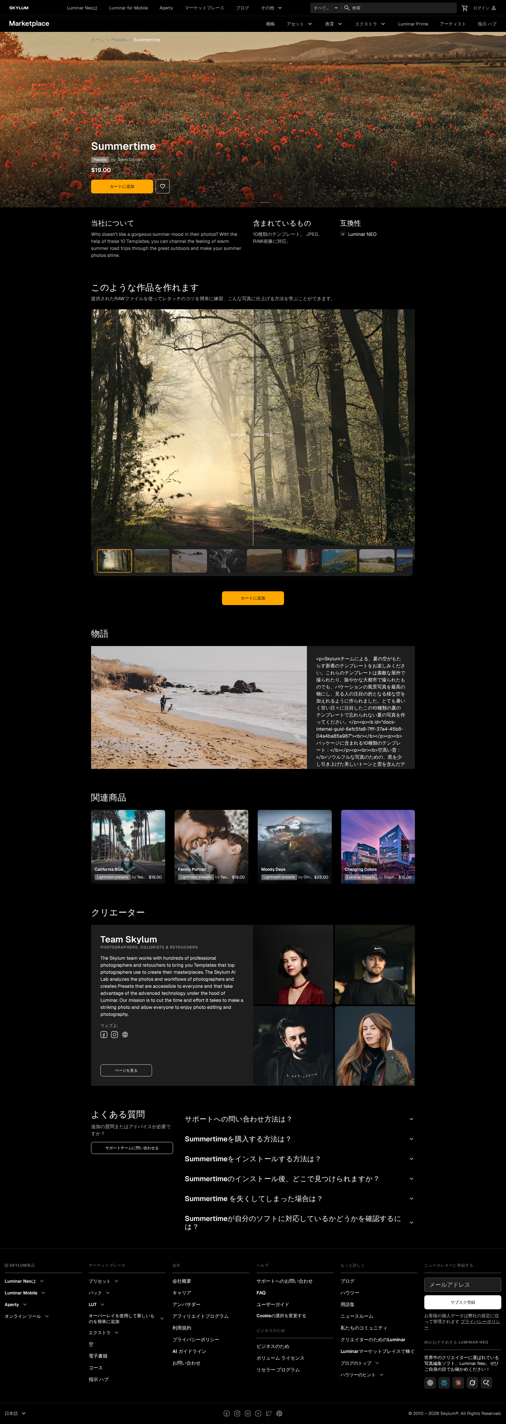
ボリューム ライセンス (281, 1358)
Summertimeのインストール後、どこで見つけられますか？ (300, 1178)
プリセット (104, 1281)
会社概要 (181, 1281)
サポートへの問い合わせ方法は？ (300, 1119)
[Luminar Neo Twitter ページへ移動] (269, 1413)
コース (96, 1368)
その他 (272, 8)
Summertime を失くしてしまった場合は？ (300, 1198)
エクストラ (371, 24)
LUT (97, 1304)
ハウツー (350, 1293)
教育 (334, 24)
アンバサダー (186, 1304)
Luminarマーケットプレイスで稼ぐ (378, 1351)
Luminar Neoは (82, 8)
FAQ (261, 1293)
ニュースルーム (357, 1316)
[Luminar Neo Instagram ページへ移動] (237, 1413)
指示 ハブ (487, 24)
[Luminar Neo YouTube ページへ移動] (258, 1413)
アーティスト (453, 24)
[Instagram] (114, 1034)
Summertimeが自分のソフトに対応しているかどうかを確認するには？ (300, 1222)
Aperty (166, 8)
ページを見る (126, 1070)
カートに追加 (122, 186)
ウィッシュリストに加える (128, 839)
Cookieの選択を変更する (281, 1315)
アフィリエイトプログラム (200, 1316)
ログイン (485, 8)
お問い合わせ (186, 1363)
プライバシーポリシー (195, 1340)
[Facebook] (103, 1034)
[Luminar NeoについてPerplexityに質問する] (444, 1383)
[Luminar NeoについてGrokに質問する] (472, 1383)
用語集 (348, 1304)
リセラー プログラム (278, 1370)
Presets (119, 39)
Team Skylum (130, 159)
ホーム (97, 39)
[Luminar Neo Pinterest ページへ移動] (279, 1413)
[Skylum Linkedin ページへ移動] (248, 1413)
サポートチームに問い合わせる (132, 1147)
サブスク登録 (463, 1302)
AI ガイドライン (189, 1351)
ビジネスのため (273, 1346)
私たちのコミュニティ (364, 1328)
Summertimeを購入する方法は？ (300, 1138)
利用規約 (181, 1328)
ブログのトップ (361, 1363)
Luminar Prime (413, 24)
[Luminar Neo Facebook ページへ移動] (227, 1413)
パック (100, 1292)
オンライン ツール (27, 1316)
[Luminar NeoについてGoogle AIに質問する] (486, 1383)
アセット (300, 24)
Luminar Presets (361, 877)
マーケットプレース (204, 8)
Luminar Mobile (26, 1292)
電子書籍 (98, 1356)
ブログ (242, 8)
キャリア (181, 1293)
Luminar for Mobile (128, 8)
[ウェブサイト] (125, 1034)
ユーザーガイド (273, 1304)
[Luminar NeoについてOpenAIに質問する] (430, 1383)
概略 (270, 24)
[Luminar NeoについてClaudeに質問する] (458, 1383)
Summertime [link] (147, 39)
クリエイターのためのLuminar (373, 1340)
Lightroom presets (112, 877)
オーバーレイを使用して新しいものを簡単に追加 (127, 1318)
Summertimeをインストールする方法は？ (300, 1158)
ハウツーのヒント (363, 1374)
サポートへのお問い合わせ (285, 1281)
